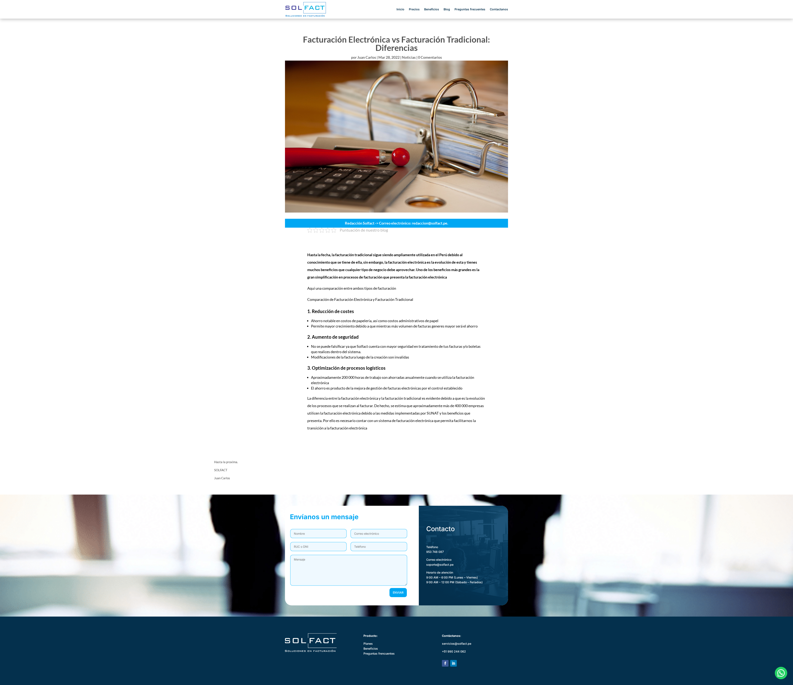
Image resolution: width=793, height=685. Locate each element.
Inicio (400, 9)
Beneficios (431, 9)
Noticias (409, 57)
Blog (447, 9)
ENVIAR (398, 592)
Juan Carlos (366, 57)
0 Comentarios (430, 57)
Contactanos (499, 9)
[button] (781, 673)
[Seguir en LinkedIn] (453, 663)
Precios (414, 9)
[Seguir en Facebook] (445, 663)
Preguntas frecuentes (470, 9)
